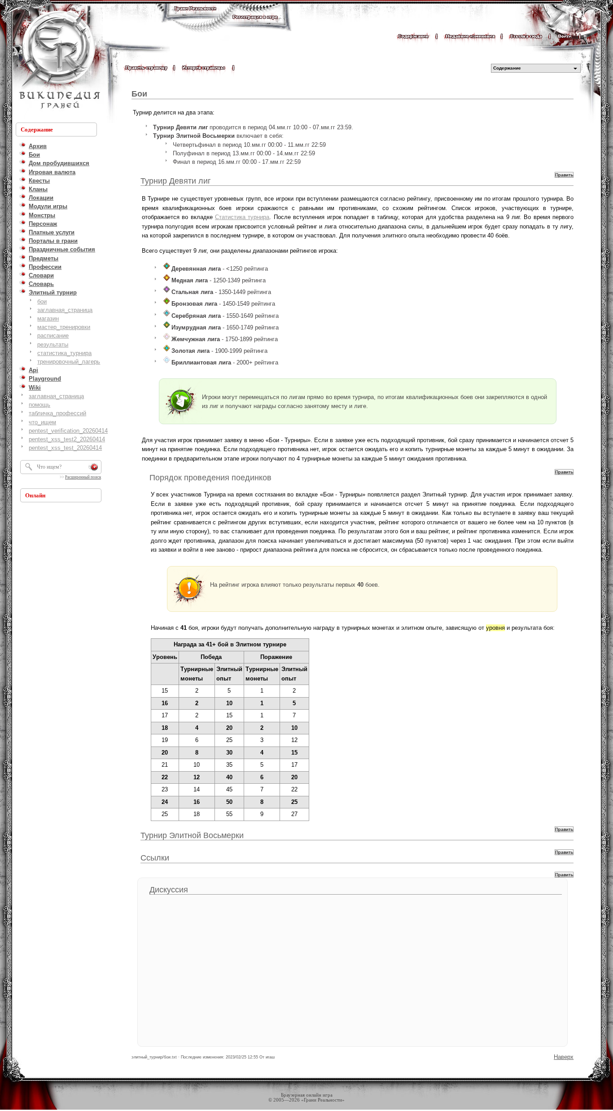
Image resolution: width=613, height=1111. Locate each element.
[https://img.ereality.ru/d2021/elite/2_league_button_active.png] (166, 280)
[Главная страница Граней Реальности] (195, 16)
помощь (39, 404)
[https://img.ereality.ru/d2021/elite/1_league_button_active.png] (166, 268)
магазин (48, 318)
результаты (52, 344)
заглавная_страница (64, 310)
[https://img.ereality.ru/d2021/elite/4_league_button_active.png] (166, 303)
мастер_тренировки (63, 327)
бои (42, 301)
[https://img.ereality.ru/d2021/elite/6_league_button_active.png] (166, 327)
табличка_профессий (57, 413)
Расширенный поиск (83, 477)
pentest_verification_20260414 (68, 430)
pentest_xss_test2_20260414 (67, 439)
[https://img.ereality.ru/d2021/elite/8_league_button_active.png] (166, 350)
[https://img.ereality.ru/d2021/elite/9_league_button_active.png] (166, 362)
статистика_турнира (64, 353)
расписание (53, 335)
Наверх (564, 1057)
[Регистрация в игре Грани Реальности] (255, 25)
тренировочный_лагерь (68, 361)
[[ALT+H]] (58, 60)
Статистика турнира (242, 217)
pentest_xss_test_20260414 (65, 447)
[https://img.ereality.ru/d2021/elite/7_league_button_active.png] (166, 339)
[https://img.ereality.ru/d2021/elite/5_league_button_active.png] (166, 315)
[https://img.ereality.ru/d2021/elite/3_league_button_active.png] (166, 292)
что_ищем (42, 422)
